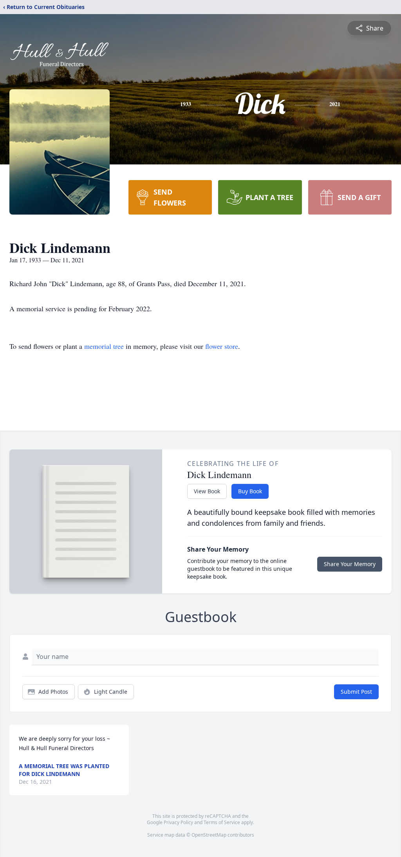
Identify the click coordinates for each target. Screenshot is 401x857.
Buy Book (250, 491)
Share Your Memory (350, 564)
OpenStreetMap (208, 835)
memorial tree (104, 346)
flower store (221, 346)
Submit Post (356, 691)
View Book (207, 491)
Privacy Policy (178, 822)
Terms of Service (222, 822)
